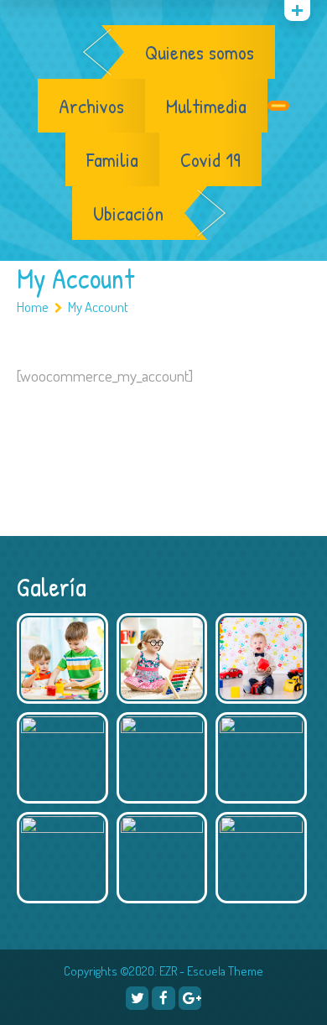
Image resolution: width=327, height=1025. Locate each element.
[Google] (68, 14)
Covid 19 (210, 159)
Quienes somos (199, 52)
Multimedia (206, 105)
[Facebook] (163, 997)
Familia (112, 159)
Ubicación (128, 213)
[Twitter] (137, 997)
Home (33, 306)
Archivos (91, 105)
